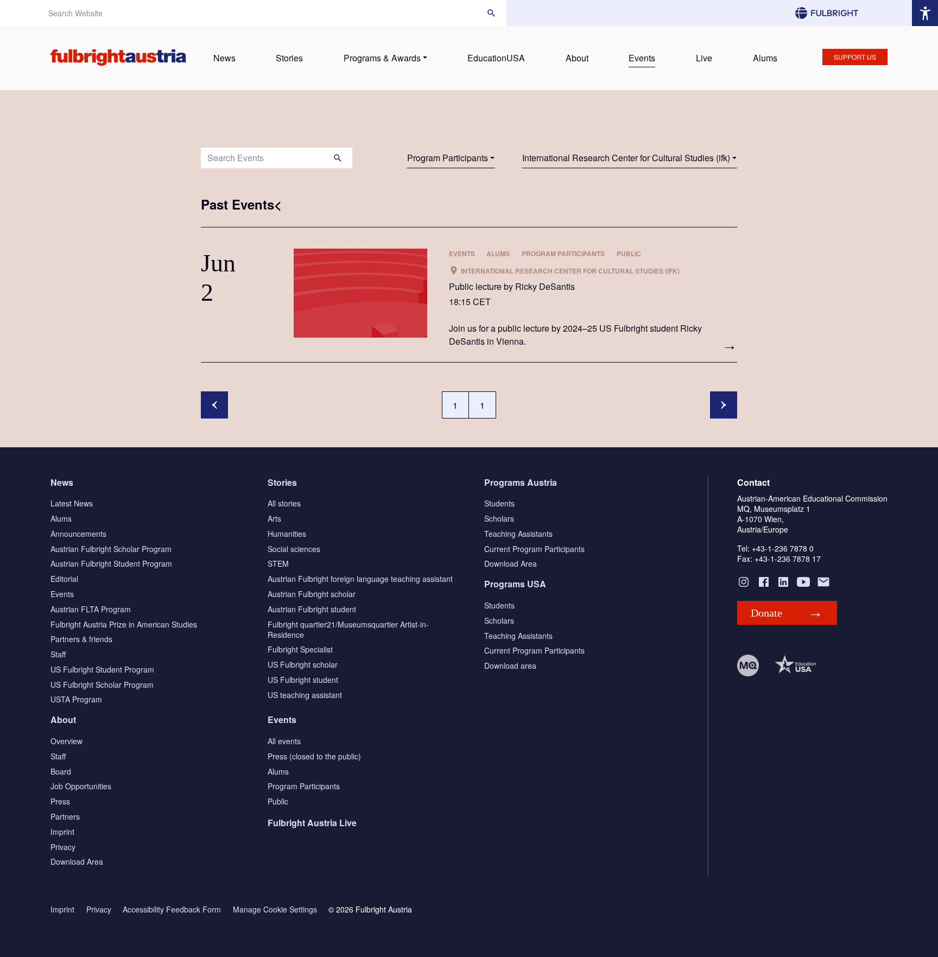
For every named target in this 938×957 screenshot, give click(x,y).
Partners (65, 816)
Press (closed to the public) (314, 756)
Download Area (510, 563)
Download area (510, 665)
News (224, 58)
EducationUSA (496, 58)
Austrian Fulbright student (312, 609)
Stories (289, 58)
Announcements (78, 533)
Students (499, 503)
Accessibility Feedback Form (172, 909)
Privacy (62, 846)
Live (704, 58)
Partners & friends (81, 638)
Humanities (287, 533)
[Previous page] (214, 405)
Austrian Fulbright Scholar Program (111, 548)
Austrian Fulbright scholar (312, 593)
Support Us (855, 56)
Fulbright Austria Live (312, 822)
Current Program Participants (534, 548)
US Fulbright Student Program (102, 669)
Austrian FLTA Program (90, 609)
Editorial (64, 578)
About (577, 58)
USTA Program (76, 699)
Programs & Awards (382, 58)
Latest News (71, 503)
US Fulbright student (303, 679)
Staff (58, 654)
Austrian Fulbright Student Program (111, 563)
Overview (66, 741)
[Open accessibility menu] (925, 13)
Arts (274, 518)
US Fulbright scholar (303, 664)
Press (60, 801)
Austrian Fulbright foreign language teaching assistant (360, 578)
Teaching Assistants (518, 533)
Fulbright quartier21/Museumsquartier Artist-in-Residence (348, 629)
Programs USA (515, 584)
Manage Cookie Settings (275, 909)
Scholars (499, 518)
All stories (284, 503)
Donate (766, 613)
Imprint (62, 831)
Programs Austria (520, 482)
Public (278, 801)
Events (642, 58)
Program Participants (447, 157)
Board (60, 771)
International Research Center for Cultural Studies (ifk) (626, 157)
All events (284, 741)
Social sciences (294, 548)
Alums (765, 58)
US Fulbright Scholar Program (102, 684)
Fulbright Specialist (300, 649)
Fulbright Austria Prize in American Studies (123, 624)
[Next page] (723, 405)
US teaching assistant (305, 694)
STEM (278, 563)
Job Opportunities (80, 786)
